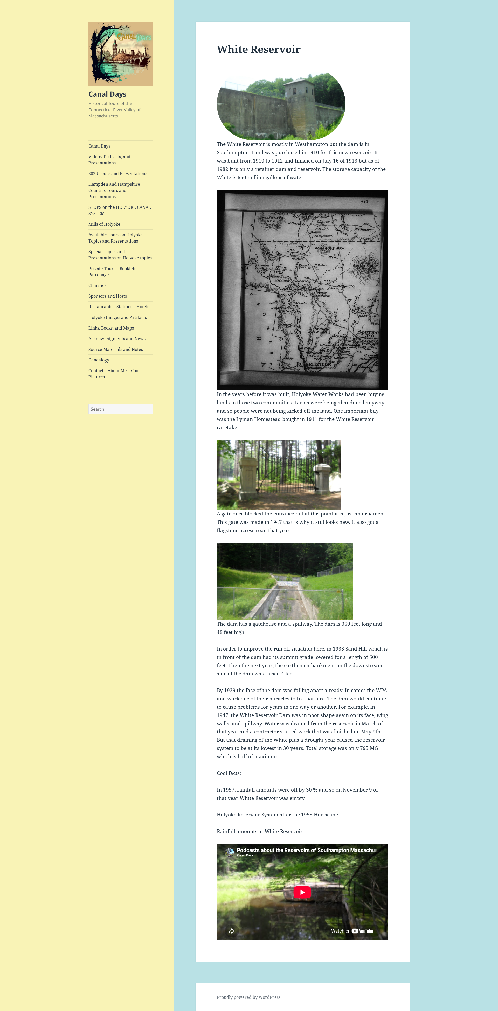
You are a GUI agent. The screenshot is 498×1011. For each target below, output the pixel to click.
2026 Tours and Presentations (117, 173)
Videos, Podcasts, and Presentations (109, 160)
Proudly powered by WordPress (248, 997)
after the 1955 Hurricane (309, 814)
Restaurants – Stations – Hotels (118, 307)
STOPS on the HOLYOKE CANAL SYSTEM (119, 210)
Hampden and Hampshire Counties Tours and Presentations (114, 190)
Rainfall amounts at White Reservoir (260, 831)
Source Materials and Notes (115, 349)
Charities (97, 285)
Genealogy (98, 360)
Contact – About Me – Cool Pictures (114, 374)
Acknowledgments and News (117, 339)
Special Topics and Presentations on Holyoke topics (120, 255)
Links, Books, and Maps (111, 328)
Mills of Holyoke (104, 224)
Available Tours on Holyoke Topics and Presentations (115, 238)
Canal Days (107, 94)
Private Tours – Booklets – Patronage (113, 272)
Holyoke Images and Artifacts (117, 317)
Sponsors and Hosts (107, 296)
